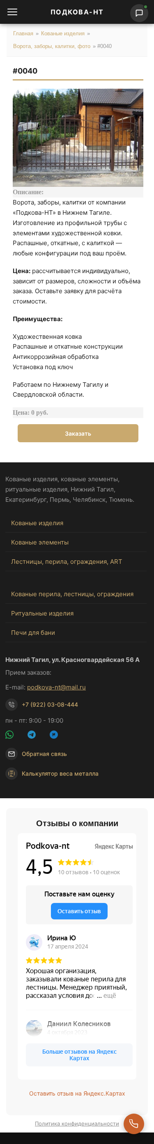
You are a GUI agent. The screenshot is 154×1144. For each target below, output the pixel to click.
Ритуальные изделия (42, 613)
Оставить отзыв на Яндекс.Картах (77, 1093)
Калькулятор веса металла (60, 773)
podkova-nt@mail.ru (56, 687)
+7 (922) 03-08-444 (50, 704)
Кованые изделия (63, 33)
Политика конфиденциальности (77, 1123)
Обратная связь (44, 753)
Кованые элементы (40, 542)
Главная (23, 33)
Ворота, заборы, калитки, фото (51, 46)
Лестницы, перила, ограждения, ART (66, 561)
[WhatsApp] (14, 736)
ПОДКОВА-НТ (77, 12)
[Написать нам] (139, 13)
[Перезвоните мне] (134, 1124)
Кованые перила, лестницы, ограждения (72, 594)
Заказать (78, 433)
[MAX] (59, 736)
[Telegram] (37, 736)
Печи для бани (33, 632)
